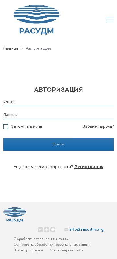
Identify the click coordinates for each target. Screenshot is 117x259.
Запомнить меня (26, 127)
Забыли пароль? (98, 127)
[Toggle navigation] (109, 19)
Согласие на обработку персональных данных (52, 245)
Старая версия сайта (66, 250)
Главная (10, 48)
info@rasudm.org (86, 230)
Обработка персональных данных (42, 239)
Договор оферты (28, 250)
